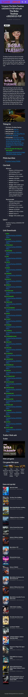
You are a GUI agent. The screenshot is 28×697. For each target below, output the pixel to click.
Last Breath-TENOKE (14, 626)
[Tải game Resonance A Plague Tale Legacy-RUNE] (6, 650)
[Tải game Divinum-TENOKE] (6, 570)
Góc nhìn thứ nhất (12, 141)
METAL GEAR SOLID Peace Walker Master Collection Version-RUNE (17, 668)
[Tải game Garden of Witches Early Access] (6, 590)
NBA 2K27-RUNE (14, 487)
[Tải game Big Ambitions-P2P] (6, 550)
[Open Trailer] (14, 449)
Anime (17, 137)
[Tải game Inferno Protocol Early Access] (6, 530)
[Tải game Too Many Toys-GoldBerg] (6, 501)
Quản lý (16, 143)
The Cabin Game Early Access (16, 617)
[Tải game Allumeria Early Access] (6, 560)
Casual (7, 135)
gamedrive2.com (15, 693)
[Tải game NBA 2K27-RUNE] (6, 491)
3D (14, 137)
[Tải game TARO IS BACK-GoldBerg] (6, 610)
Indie (11, 135)
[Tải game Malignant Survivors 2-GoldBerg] (6, 520)
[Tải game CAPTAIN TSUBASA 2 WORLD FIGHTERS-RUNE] (6, 640)
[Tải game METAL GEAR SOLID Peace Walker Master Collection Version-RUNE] (6, 670)
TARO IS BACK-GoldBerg (15, 607)
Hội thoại (10, 139)
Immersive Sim (10, 143)
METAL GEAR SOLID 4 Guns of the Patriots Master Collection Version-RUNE (17, 678)
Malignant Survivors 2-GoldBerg (17, 517)
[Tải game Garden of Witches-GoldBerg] (6, 540)
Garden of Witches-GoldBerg (16, 537)
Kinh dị (19, 141)
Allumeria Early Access (15, 557)
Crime (14, 139)
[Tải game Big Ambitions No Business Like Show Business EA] (6, 580)
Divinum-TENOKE (14, 567)
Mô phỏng (15, 135)
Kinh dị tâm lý (10, 144)
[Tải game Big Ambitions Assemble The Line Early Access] (6, 600)
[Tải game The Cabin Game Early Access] (6, 620)
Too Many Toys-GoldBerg (16, 497)
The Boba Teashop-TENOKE (13, 161)
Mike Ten (16, 129)
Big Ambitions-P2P (14, 547)
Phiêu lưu (22, 133)
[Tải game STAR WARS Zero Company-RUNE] (6, 660)
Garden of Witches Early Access (17, 587)
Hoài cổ (17, 144)
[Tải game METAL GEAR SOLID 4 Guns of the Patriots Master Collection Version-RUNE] (6, 680)
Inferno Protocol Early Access (16, 527)
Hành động (16, 133)
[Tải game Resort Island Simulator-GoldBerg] (6, 510)
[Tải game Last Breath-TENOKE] (6, 630)
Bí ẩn (20, 143)
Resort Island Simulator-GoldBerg (17, 507)
